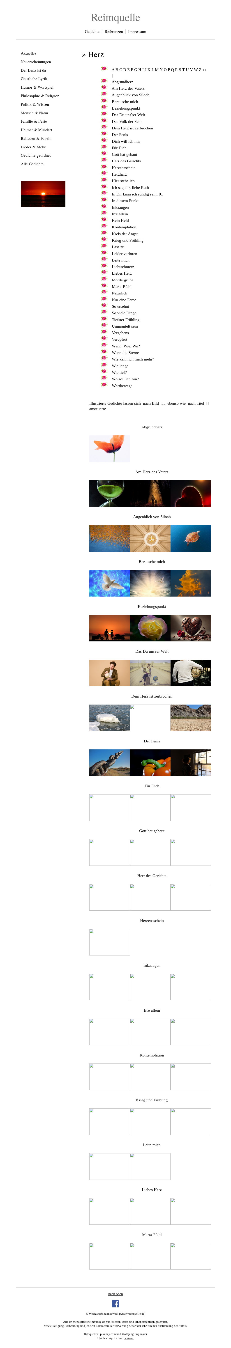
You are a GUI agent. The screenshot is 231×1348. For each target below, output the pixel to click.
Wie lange (120, 366)
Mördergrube (122, 280)
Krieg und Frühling (127, 240)
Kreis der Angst (125, 234)
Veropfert (119, 339)
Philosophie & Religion (40, 95)
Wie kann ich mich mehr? (133, 359)
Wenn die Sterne (125, 352)
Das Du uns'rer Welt (128, 115)
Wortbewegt (122, 386)
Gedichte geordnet (36, 155)
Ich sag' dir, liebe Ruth (130, 187)
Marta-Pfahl (122, 286)
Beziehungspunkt (126, 108)
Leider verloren (124, 253)
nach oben (115, 1294)
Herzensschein (124, 167)
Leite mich (120, 260)
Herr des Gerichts (126, 161)
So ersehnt (120, 306)
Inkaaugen (120, 207)
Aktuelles (28, 53)
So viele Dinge (124, 313)
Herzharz (119, 174)
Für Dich (119, 148)
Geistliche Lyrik (34, 78)
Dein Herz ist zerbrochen (132, 128)
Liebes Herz (122, 273)
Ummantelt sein (125, 326)
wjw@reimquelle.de (132, 1313)
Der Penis (120, 134)
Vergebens (120, 333)
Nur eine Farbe (124, 300)
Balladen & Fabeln (36, 138)
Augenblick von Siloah (130, 95)
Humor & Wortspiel (37, 87)
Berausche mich (125, 101)
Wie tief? (119, 372)
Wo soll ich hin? (125, 379)
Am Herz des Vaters (128, 88)
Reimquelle (115, 16)
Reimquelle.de (96, 1321)
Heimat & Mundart (36, 129)
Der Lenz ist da (33, 70)
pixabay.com (108, 1334)
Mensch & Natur (34, 112)
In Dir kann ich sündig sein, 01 (137, 194)
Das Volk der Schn (127, 121)
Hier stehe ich (123, 181)
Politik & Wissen (35, 104)
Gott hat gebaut (124, 154)
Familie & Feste (34, 121)
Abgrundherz (122, 82)
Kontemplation (124, 227)
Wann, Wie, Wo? (126, 346)
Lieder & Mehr (33, 146)
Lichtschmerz (123, 266)
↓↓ (205, 69)
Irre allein (120, 214)
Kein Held (120, 220)
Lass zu (118, 247)
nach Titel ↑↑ (198, 403)
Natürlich (119, 293)
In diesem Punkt (125, 200)
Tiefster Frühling (125, 319)
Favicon (129, 1338)
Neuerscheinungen (36, 61)
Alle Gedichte (32, 163)
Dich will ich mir (126, 141)
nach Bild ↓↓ (154, 403)
